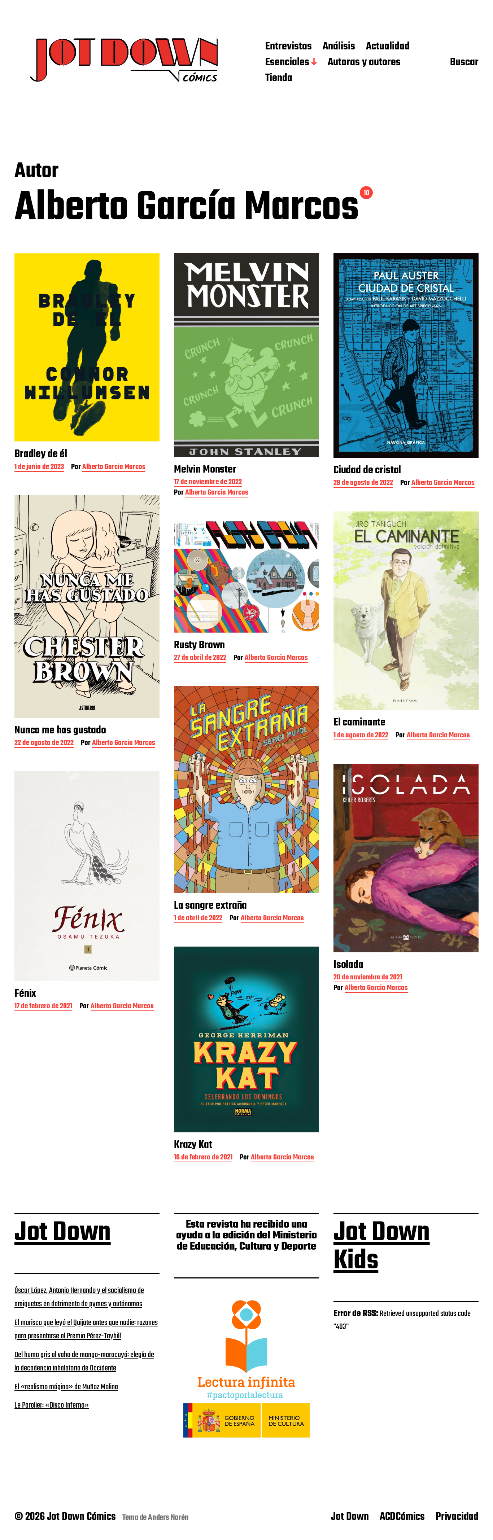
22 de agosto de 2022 (44, 744)
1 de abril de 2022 (198, 919)
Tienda (278, 79)
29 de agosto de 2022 (363, 483)
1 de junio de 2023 (39, 468)
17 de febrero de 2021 (43, 1007)
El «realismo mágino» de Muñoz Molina (66, 1387)
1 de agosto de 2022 (360, 736)
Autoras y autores (364, 63)
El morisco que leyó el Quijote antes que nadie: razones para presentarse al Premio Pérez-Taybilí (86, 1329)
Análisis (339, 47)
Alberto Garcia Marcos (113, 468)
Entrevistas (288, 47)
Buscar (464, 63)
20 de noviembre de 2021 (367, 978)
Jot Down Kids (381, 1247)
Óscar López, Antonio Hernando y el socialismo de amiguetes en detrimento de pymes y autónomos (79, 1297)
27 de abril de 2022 (200, 658)
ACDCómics (402, 1517)
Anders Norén (168, 1518)
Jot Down (62, 1233)
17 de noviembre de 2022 (208, 483)
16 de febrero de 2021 (203, 1158)
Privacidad (457, 1517)
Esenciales (287, 63)
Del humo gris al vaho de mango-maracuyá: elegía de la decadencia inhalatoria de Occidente (84, 1361)
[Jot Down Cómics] (125, 63)
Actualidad (388, 47)
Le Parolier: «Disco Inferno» (51, 1405)
